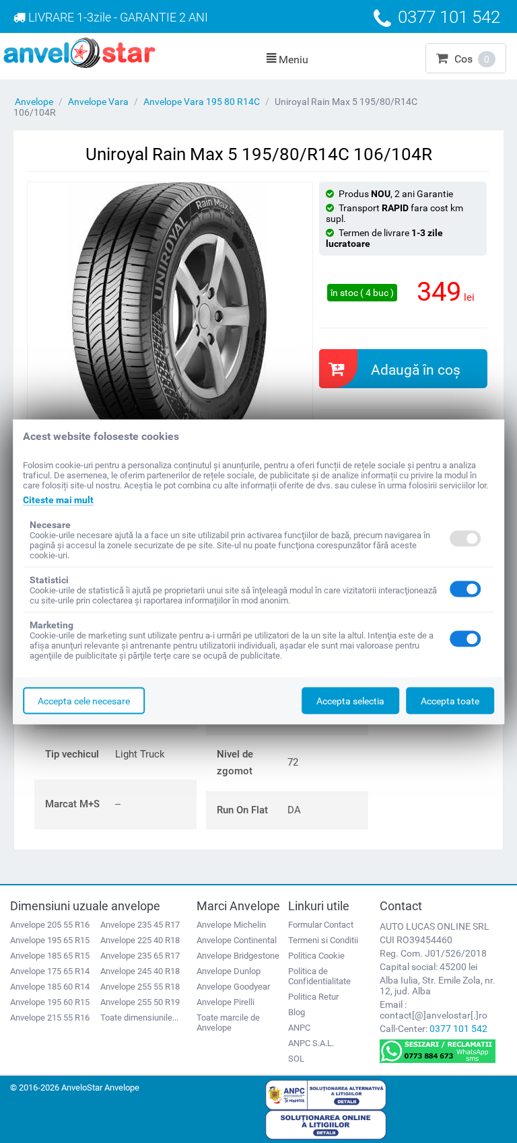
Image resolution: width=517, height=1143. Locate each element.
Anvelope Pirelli (225, 1002)
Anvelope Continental (237, 940)
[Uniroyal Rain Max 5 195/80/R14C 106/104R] (170, 316)
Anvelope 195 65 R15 (50, 940)
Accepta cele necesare (84, 700)
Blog (296, 1012)
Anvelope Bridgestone (238, 956)
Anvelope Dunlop (229, 971)
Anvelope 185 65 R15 (50, 956)
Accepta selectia (350, 700)
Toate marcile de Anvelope (228, 1022)
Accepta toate (450, 700)
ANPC (299, 1028)
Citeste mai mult (58, 499)
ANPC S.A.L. (311, 1043)
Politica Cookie (316, 956)
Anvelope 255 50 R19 (140, 1002)
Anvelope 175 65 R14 (50, 971)
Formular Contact (320, 925)
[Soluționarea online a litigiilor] (325, 1124)
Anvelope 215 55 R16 (50, 1017)
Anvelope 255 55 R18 (140, 987)
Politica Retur (313, 997)
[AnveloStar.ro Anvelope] (79, 51)
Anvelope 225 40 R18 (140, 940)
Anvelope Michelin (231, 925)
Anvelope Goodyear (233, 987)
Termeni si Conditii (323, 940)
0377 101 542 (458, 1028)
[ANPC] (325, 1094)
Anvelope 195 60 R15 (50, 1002)
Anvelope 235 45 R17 (140, 925)
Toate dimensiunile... (139, 1017)
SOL (296, 1059)
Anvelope (34, 101)
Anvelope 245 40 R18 (140, 971)
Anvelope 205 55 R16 (50, 925)
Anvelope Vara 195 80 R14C (201, 101)
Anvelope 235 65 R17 (140, 956)
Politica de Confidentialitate (319, 976)
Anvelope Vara (98, 101)
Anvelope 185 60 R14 (50, 987)
